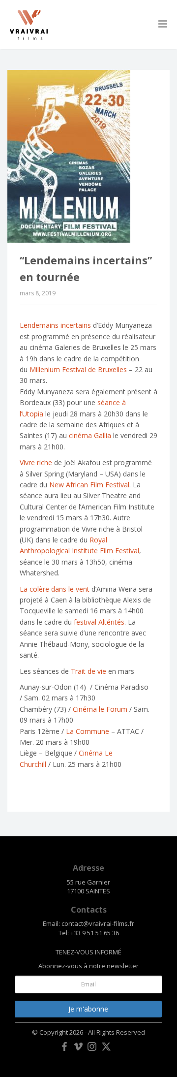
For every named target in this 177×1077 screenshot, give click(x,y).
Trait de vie (88, 671)
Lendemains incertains (55, 325)
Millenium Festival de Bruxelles (78, 369)
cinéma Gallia (90, 435)
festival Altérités (99, 622)
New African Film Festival (89, 484)
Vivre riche (36, 462)
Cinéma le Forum (100, 709)
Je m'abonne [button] (88, 1009)
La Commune (87, 731)
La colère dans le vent (54, 589)
